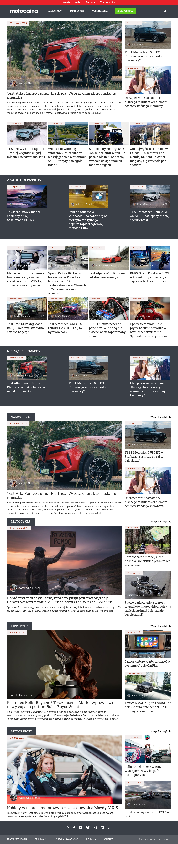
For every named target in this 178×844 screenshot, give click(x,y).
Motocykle (77, 10)
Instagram (95, 827)
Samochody (55, 10)
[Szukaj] (165, 11)
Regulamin (41, 839)
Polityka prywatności (66, 839)
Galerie (66, 2)
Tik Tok (109, 827)
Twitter (88, 827)
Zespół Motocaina (17, 839)
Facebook (74, 827)
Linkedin (102, 827)
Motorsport (21, 731)
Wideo (78, 2)
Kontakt (108, 839)
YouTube (80, 827)
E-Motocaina (125, 10)
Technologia (100, 10)
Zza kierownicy (107, 2)
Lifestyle (19, 626)
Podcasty (90, 2)
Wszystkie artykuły (160, 417)
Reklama (91, 839)
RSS (68, 827)
